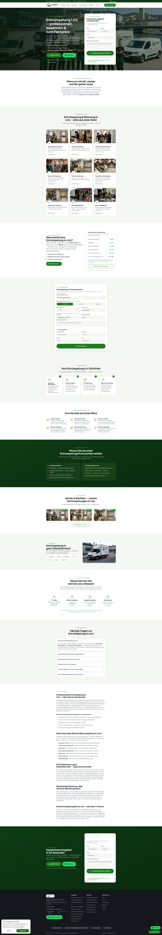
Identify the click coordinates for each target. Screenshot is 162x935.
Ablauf (103, 900)
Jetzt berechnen (82, 346)
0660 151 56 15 (113, 1)
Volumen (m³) (81, 304)
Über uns (68, 5)
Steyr (56, 560)
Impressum (104, 933)
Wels (50, 560)
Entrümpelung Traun (91, 900)
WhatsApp (70, 55)
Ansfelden (66, 556)
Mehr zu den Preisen (53, 263)
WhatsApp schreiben (55, 917)
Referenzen (85, 5)
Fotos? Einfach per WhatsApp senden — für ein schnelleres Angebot (98, 61)
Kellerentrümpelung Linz (76, 909)
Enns (74, 556)
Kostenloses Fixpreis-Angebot (101, 266)
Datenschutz (110, 933)
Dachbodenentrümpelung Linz (78, 911)
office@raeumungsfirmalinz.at (55, 909)
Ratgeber (104, 907)
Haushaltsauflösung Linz (76, 900)
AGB (115, 933)
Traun (58, 556)
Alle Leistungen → (75, 921)
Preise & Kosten (105, 902)
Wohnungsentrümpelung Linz (77, 897)
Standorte (91, 5)
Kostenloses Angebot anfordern (101, 53)
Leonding (51, 556)
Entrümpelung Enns (91, 904)
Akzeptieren (23, 930)
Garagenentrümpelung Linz (77, 913)
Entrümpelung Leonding (92, 897)
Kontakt (97, 5)
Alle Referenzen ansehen (80, 525)
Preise (80, 5)
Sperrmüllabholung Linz (76, 918)
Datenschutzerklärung (19, 927)
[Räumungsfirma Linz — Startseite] (52, 5)
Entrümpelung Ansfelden (92, 902)
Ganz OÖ (64, 560)
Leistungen (74, 5)
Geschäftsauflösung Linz (76, 916)
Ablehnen (9, 930)
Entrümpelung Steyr (91, 909)
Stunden (98, 304)
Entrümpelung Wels (91, 907)
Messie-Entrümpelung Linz (77, 906)
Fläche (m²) (64, 304)
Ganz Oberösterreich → (92, 912)
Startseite (63, 5)
